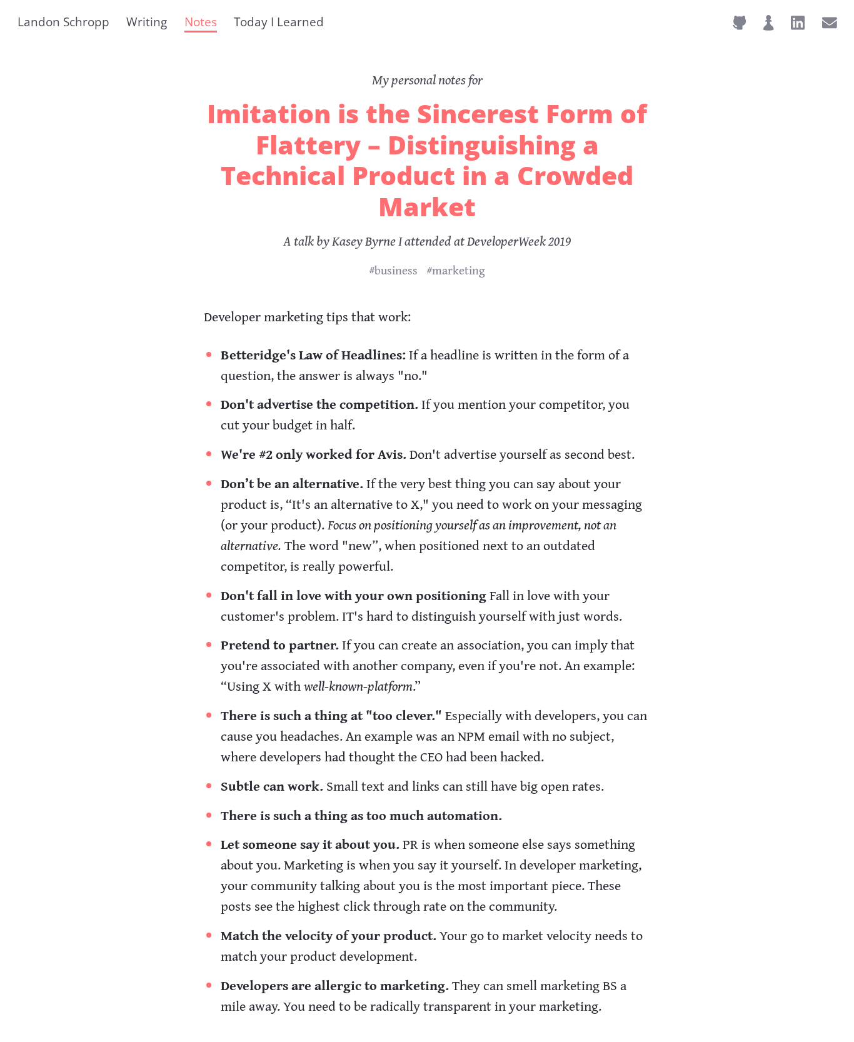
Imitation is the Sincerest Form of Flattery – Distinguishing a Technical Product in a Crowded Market (427, 160)
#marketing (455, 270)
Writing (146, 21)
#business (393, 270)
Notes (200, 21)
